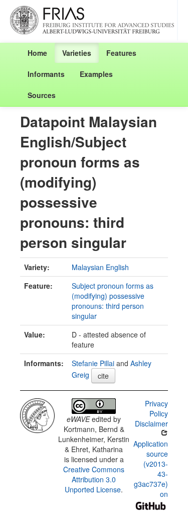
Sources (42, 95)
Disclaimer (151, 423)
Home (37, 53)
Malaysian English (100, 267)
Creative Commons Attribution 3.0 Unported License (93, 479)
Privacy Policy (156, 408)
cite (103, 376)
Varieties (76, 53)
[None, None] (37, 414)
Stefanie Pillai (93, 363)
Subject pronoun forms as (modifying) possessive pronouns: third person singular (112, 301)
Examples (96, 74)
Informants (46, 74)
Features (121, 53)
